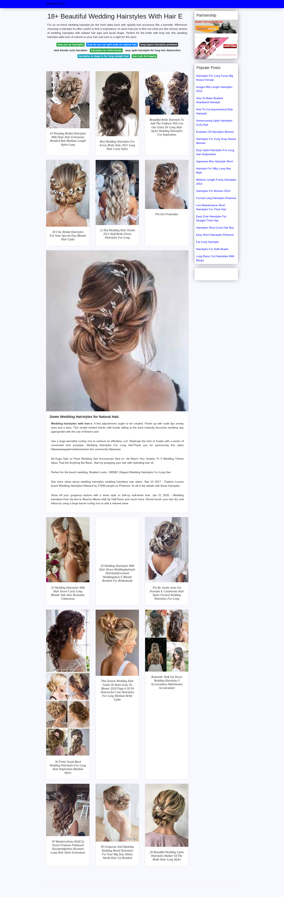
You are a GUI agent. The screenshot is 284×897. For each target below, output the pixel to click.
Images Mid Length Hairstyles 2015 (214, 89)
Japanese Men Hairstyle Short (214, 161)
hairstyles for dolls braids (106, 50)
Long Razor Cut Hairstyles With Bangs (215, 258)
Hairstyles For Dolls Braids (212, 249)
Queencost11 (55, 3)
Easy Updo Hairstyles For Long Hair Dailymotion (215, 152)
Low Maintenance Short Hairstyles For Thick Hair (211, 207)
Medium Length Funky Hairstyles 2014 (216, 181)
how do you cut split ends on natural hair (112, 44)
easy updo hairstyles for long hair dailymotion (153, 50)
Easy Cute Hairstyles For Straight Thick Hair (211, 218)
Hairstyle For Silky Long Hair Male (213, 170)
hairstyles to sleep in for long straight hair (103, 56)
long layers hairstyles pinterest (158, 44)
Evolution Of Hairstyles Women (215, 131)
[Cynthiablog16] (216, 48)
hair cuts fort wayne (144, 56)
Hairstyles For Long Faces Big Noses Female (214, 77)
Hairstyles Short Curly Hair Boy (215, 227)
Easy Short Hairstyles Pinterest (215, 234)
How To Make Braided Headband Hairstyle (209, 100)
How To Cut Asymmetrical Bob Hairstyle (214, 111)
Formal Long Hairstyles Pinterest (216, 198)
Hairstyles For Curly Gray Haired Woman (216, 141)
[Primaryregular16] (216, 26)
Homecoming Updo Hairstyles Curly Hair (214, 122)
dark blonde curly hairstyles (70, 50)
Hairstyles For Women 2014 (213, 190)
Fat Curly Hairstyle (207, 241)
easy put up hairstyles (70, 44)
